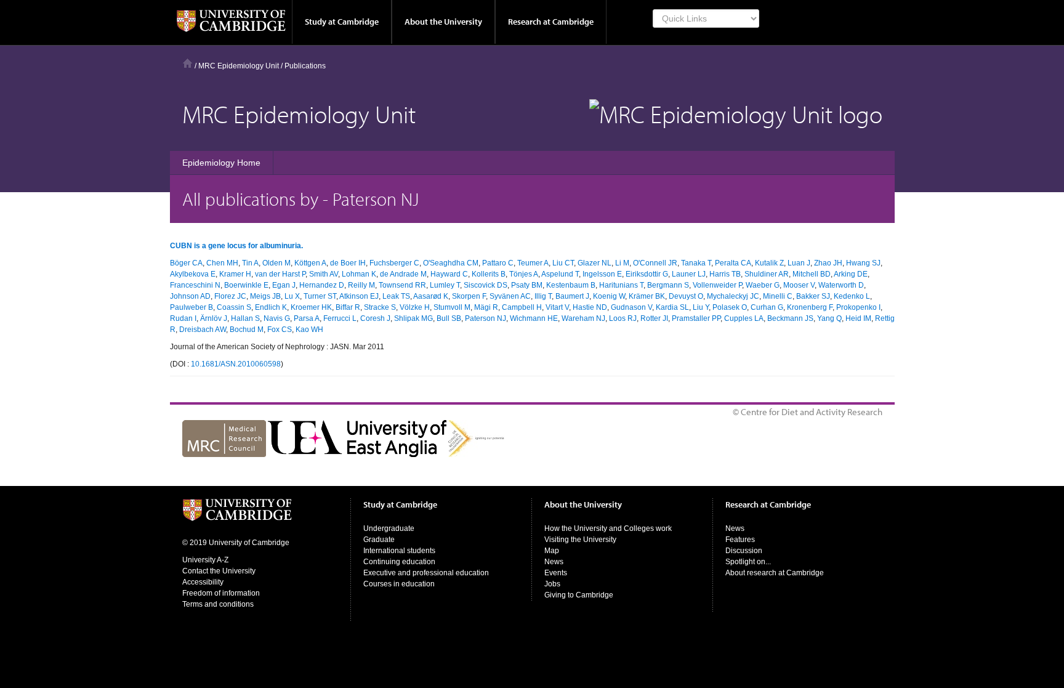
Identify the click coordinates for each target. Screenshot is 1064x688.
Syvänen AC (510, 296)
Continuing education (399, 561)
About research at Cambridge (774, 573)
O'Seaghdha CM (450, 263)
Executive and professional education (426, 573)
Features (740, 539)
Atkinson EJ (359, 296)
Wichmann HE (534, 318)
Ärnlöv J (213, 318)
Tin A (250, 263)
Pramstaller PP (696, 318)
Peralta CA (733, 263)
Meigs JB (265, 296)
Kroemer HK (311, 307)
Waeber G (763, 285)
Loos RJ (623, 318)
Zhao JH (828, 263)
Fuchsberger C (394, 263)
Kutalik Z (769, 263)
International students (399, 550)
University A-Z (205, 560)
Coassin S (234, 307)
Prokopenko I (858, 307)
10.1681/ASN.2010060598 (236, 364)
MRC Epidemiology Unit (238, 66)
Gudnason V (631, 307)
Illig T (543, 296)
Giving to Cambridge (578, 595)
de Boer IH (348, 263)
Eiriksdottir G (647, 274)
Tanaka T (696, 263)
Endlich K (271, 307)
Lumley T (445, 285)
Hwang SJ (863, 263)
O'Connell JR (655, 263)
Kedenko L (852, 296)
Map (551, 550)
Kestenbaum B (570, 285)
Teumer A (533, 263)
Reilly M (361, 285)
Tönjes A (523, 274)
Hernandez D (321, 285)
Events (555, 573)
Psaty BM (526, 285)
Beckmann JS (790, 318)
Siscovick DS (485, 285)
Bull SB (449, 318)
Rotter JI (654, 318)
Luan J (799, 263)
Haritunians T (621, 285)
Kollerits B (489, 274)
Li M (622, 263)
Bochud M (247, 329)
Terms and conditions (218, 604)
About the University (443, 21)
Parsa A (307, 318)
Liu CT (563, 263)
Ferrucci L (340, 318)
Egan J (284, 285)
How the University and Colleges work (608, 528)
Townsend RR (402, 285)
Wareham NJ (583, 318)
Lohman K (359, 274)
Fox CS (279, 329)
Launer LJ (689, 274)
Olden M (276, 263)
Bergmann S (668, 285)
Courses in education (399, 584)
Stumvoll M (451, 307)
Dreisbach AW (202, 329)
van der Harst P (280, 274)
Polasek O (729, 307)
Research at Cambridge (551, 21)
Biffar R (348, 307)
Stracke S (380, 307)
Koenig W (609, 296)
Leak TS (396, 296)
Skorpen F (469, 296)
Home (187, 63)
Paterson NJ (485, 318)
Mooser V (799, 285)
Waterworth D (841, 285)
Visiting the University (580, 539)
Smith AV (323, 274)
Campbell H (522, 307)
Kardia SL (672, 307)
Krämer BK (647, 296)
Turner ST (320, 296)
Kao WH (309, 329)
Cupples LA (744, 318)
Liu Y (701, 307)
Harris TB (725, 274)
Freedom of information (221, 593)
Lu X (292, 296)
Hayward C (449, 274)
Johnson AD (190, 296)
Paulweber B (191, 307)
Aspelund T (560, 274)
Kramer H (235, 274)
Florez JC (230, 296)
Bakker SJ (813, 296)
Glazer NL (594, 263)
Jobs (552, 584)
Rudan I (183, 318)
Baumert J (572, 296)
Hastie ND (590, 307)
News (553, 561)
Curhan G (767, 307)
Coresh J (375, 318)
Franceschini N (195, 285)
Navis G (277, 318)
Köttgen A (310, 263)
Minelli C (777, 296)
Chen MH (222, 263)
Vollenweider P (717, 285)
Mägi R (486, 307)
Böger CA (186, 263)
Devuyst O (686, 296)
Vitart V (557, 307)
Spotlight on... (748, 561)
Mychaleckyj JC (733, 296)
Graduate (379, 539)
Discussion (743, 550)
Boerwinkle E (246, 285)
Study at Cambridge (342, 21)
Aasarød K (430, 296)
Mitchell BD (811, 274)
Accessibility (203, 582)
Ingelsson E (602, 274)
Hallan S (245, 318)
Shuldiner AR (766, 274)
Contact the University (219, 571)
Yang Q (829, 318)
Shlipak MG (413, 318)
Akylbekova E (193, 274)
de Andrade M (403, 274)
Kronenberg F (809, 307)
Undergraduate (388, 528)
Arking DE (851, 274)
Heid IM (858, 318)
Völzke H (415, 307)
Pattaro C (498, 263)
